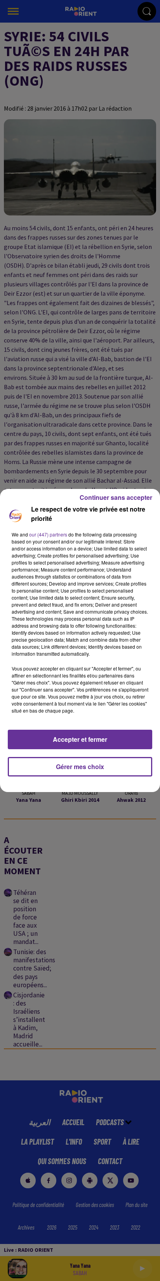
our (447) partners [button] (48, 534)
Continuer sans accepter (116, 497)
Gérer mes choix (80, 766)
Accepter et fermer (80, 739)
